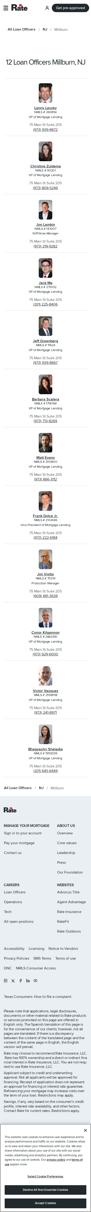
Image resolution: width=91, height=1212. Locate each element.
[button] (5, 8)
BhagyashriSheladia (45, 749)
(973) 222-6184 (45, 537)
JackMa (45, 283)
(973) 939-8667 (45, 362)
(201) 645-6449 (45, 771)
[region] (45, 1168)
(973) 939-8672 (45, 129)
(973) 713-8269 (45, 421)
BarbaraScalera (45, 399)
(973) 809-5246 (45, 188)
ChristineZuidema (45, 166)
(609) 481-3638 (45, 596)
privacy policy (56, 1160)
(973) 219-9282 (45, 246)
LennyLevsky (45, 108)
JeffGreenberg (45, 341)
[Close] (85, 1130)
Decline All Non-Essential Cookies (45, 1190)
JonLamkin (45, 224)
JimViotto (45, 574)
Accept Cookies (45, 1203)
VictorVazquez (45, 691)
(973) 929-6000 (45, 654)
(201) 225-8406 (45, 304)
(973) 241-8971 (45, 712)
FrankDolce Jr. (45, 516)
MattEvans (45, 457)
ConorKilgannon (46, 632)
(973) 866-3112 (45, 479)
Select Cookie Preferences (45, 1176)
